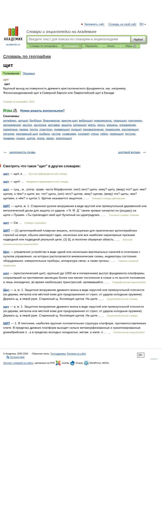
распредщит (130, 129)
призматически (93, 129)
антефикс (9, 120)
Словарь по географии (44, 46)
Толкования (71, 46)
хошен (20, 138)
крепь (92, 125)
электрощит (64, 138)
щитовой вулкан (129, 152)
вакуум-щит (69, 120)
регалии (8, 133)
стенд (95, 133)
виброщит (85, 120)
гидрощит (119, 120)
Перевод (29, 73)
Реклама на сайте (76, 353)
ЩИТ (6, 206)
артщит (23, 120)
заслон (27, 125)
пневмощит (61, 129)
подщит (76, 129)
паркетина (10, 129)
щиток (31, 138)
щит (6, 173)
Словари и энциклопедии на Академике (61, 32)
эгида (41, 138)
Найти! (138, 39)
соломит (83, 133)
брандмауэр (51, 120)
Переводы (91, 46)
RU (141, 24)
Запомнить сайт (94, 24)
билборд (35, 120)
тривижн (9, 138)
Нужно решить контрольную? (42, 110)
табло (104, 133)
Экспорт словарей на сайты (18, 363)
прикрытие (112, 129)
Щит (6, 251)
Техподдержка (58, 353)
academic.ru (13, 44)
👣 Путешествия (15, 357)
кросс (101, 125)
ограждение (127, 125)
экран (50, 138)
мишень (112, 125)
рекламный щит (27, 133)
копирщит (79, 125)
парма (23, 129)
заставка (54, 125)
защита (66, 125)
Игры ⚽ (131, 46)
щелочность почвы (22, 152)
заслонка (40, 125)
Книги (111, 46)
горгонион (135, 120)
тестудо (130, 133)
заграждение (12, 125)
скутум (56, 133)
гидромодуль (103, 120)
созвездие (69, 133)
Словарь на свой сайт (122, 24)
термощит (116, 133)
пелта (34, 129)
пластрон (45, 129)
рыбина (44, 133)
